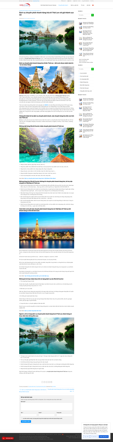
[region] (96, 431)
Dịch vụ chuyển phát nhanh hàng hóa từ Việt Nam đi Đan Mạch (40, 178)
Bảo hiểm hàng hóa (84, 85)
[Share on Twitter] (44, 382)
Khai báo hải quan (84, 88)
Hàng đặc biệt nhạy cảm (86, 91)
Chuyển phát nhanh (63, 5)
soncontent (32, 18)
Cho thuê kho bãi (84, 76)
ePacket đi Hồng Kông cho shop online (88, 27)
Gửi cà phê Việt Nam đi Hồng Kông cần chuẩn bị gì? (88, 44)
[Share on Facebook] (42, 382)
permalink (54, 386)
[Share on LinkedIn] (51, 382)
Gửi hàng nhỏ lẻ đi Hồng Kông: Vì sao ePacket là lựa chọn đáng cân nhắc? (87, 32)
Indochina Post (36, 0)
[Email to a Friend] (47, 382)
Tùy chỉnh (86, 436)
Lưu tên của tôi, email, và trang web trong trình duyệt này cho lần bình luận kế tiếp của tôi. (42, 418)
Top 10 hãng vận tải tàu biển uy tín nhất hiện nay (37, 276)
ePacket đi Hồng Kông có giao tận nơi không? (88, 23)
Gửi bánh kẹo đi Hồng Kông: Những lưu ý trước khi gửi (88, 136)
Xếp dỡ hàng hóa (84, 82)
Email (40, 412)
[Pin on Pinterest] (49, 382)
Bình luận (23, 401)
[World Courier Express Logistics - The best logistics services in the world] (24, 5)
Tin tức (82, 5)
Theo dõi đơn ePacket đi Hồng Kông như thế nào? (88, 54)
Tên (22, 412)
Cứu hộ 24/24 (83, 73)
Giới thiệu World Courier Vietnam (48, 5)
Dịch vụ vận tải (74, 5)
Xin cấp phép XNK (84, 79)
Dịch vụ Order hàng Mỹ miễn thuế (33, 310)
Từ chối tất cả (94, 436)
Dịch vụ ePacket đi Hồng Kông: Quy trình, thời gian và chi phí (88, 38)
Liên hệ (88, 5)
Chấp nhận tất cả (104, 436)
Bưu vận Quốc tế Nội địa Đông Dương (39, 436)
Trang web (59, 412)
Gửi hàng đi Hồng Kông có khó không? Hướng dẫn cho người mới (88, 49)
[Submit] (92, 15)
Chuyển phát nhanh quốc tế (34, 10)
